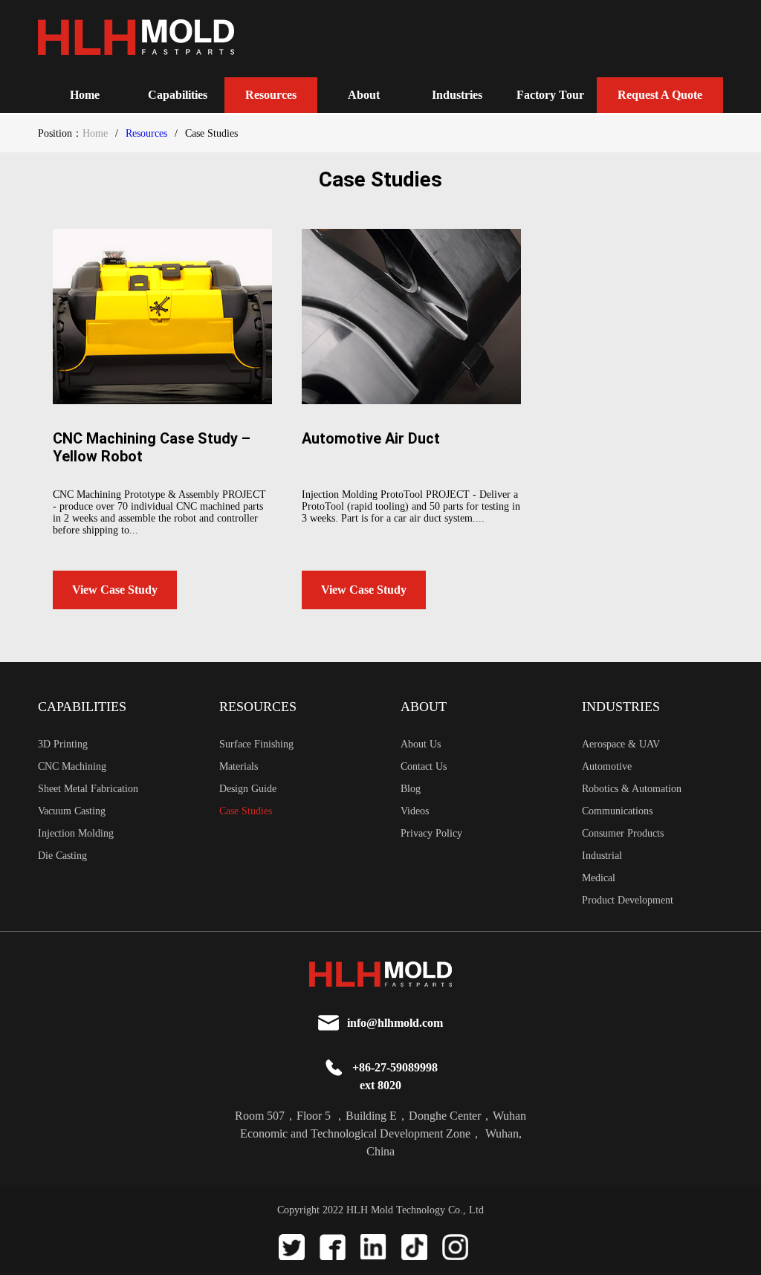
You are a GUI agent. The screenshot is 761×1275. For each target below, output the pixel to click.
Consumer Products (623, 833)
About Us (421, 744)
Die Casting (62, 855)
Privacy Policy (431, 833)
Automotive (607, 766)
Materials (238, 766)
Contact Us (424, 766)
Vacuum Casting (72, 811)
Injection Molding (76, 833)
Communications (617, 811)
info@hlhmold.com (395, 1022)
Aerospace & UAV (621, 744)
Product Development (627, 900)
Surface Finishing (256, 744)
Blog (411, 788)
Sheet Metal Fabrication (88, 788)
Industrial (602, 855)
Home (85, 94)
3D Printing (63, 744)
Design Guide (247, 788)
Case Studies (245, 811)
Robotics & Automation (631, 788)
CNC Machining (72, 766)
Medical (598, 877)
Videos (415, 811)
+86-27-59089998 (395, 1067)
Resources (146, 133)
